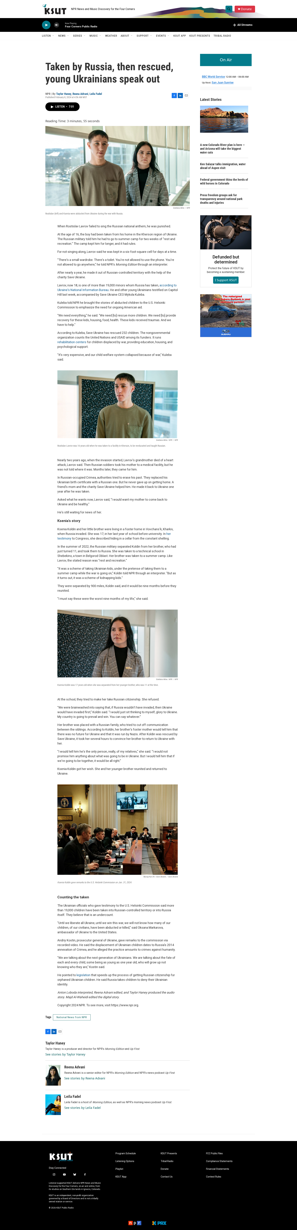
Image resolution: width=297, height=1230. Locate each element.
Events (161, 35)
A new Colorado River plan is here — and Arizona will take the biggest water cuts (222, 148)
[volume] (56, 25)
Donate (246, 9)
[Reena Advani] (53, 1075)
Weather (111, 35)
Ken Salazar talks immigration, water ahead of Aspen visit (223, 166)
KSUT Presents (199, 35)
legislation (83, 975)
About (125, 35)
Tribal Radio (222, 35)
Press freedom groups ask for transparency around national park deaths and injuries (221, 198)
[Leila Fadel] (53, 1104)
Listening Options (125, 1161)
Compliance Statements (219, 1161)
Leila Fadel (96, 94)
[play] (46, 25)
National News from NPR (72, 1017)
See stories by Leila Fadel (82, 1108)
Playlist (119, 1169)
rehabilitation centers (71, 342)
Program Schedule (126, 1153)
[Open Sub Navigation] (53, 35)
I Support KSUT (226, 280)
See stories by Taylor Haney (65, 1054)
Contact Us (167, 1176)
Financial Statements (217, 1169)
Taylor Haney (63, 94)
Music (94, 35)
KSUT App (179, 35)
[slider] (62, 25)
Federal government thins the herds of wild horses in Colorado (224, 181)
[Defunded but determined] (225, 232)
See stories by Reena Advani (84, 1078)
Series (77, 35)
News (62, 35)
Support (143, 35)
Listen (46, 35)
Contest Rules (213, 1176)
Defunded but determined (225, 259)
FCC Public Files (214, 1153)
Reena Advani (80, 94)
